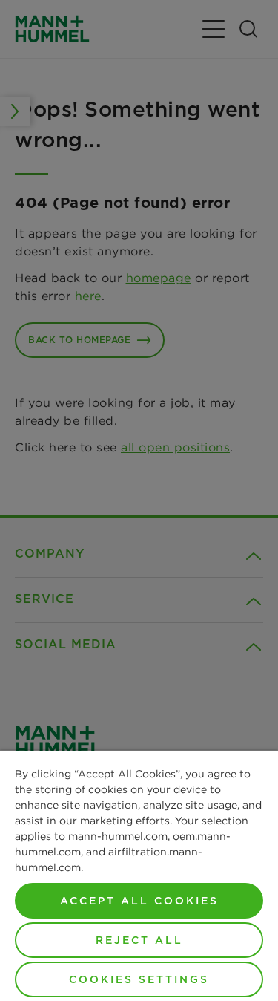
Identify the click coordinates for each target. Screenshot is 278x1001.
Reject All (139, 940)
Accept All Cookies (139, 901)
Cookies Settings (139, 979)
